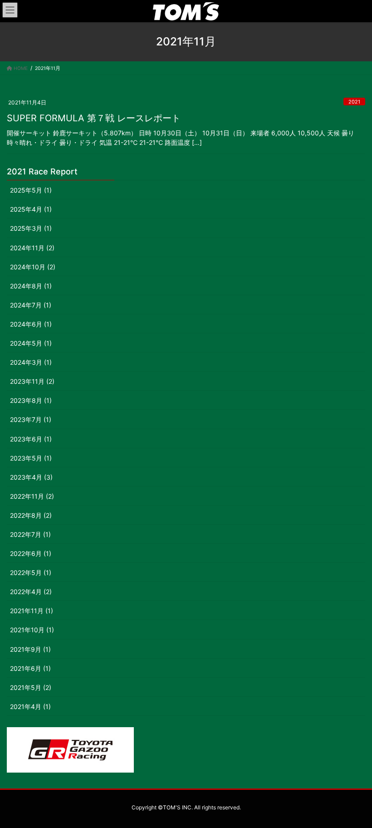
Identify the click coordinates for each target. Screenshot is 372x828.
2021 (354, 102)
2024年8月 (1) (31, 286)
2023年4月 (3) (31, 477)
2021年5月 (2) (30, 687)
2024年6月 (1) (31, 324)
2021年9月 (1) (30, 649)
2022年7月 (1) (30, 534)
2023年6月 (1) (31, 439)
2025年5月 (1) (31, 190)
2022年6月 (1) (30, 553)
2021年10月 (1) (32, 630)
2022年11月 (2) (32, 496)
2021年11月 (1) (31, 611)
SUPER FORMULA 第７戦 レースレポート (94, 118)
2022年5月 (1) (30, 572)
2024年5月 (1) (31, 343)
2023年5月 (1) (31, 458)
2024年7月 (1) (30, 305)
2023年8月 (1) (31, 400)
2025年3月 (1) (31, 228)
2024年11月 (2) (32, 248)
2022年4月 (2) (31, 591)
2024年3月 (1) (31, 362)
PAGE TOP (354, 795)
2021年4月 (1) (30, 706)
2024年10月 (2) (32, 267)
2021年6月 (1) (30, 668)
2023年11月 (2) (32, 381)
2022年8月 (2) (31, 515)
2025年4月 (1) (31, 209)
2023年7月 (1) (30, 419)
